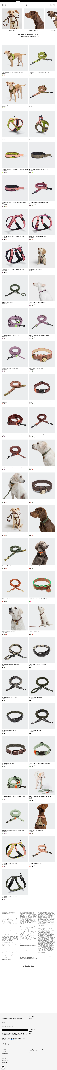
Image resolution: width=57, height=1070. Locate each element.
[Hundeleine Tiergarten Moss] (15, 551)
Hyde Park (14, 946)
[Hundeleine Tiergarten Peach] (15, 387)
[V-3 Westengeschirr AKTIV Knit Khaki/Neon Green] (15, 58)
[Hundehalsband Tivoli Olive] (15, 749)
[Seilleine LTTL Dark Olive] (15, 288)
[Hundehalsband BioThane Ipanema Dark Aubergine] (42, 387)
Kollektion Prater (26, 937)
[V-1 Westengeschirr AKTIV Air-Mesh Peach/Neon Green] (15, 124)
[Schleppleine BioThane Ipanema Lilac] (15, 354)
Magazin (32, 965)
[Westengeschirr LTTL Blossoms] (42, 255)
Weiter (53, 18)
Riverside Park (9, 923)
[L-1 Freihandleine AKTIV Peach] (42, 849)
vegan (50, 955)
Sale (23, 965)
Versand (4, 1049)
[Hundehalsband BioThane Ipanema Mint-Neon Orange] (42, 749)
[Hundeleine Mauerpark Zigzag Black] (15, 683)
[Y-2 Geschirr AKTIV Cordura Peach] (42, 816)
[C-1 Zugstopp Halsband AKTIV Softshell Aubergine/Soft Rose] (15, 188)
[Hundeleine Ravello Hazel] (42, 617)
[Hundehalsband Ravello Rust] (42, 551)
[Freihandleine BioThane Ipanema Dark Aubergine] (15, 420)
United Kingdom (5, 1060)
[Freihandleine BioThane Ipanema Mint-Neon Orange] (15, 782)
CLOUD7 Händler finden (34, 1025)
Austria (3, 1064)
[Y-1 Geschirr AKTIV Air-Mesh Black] (15, 882)
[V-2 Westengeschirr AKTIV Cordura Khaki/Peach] (42, 124)
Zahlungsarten (5, 1053)
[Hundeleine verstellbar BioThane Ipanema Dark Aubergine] (42, 420)
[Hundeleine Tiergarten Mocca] (15, 518)
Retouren (4, 1051)
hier (43, 925)
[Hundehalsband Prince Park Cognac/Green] (42, 584)
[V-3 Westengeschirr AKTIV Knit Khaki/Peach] (15, 91)
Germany (4, 1058)
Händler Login (32, 1029)
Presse (30, 1031)
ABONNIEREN (15, 1030)
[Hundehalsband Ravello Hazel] (15, 617)
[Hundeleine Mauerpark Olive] (42, 716)
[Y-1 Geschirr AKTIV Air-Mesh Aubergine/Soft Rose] (15, 222)
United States (5, 1062)
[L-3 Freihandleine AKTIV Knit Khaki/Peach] (42, 91)
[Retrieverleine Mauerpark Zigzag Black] (15, 650)
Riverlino (4, 923)
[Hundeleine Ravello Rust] (15, 584)
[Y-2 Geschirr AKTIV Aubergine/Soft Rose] (42, 222)
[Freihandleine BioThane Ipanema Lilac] (15, 321)
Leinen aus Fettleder (7, 922)
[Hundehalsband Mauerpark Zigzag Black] (42, 650)
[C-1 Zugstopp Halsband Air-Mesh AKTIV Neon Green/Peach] (15, 155)
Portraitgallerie (32, 1020)
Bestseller (27, 965)
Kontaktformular (32, 1052)
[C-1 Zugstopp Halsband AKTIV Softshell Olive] (42, 155)
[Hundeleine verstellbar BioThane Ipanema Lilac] (42, 321)
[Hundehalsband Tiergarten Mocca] (42, 485)
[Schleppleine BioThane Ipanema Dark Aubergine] (15, 453)
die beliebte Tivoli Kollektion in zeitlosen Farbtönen (27, 940)
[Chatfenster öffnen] (3, 1067)
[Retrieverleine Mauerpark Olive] (42, 683)
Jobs (30, 1033)
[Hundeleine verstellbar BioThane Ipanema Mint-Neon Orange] (42, 782)
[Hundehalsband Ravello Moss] (42, 453)
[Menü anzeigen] (2, 5)
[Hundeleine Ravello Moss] (15, 485)
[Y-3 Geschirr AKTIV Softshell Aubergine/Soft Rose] (15, 255)
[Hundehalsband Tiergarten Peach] (42, 354)
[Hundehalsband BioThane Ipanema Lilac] (42, 288)
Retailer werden (32, 1027)
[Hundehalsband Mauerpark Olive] (15, 716)
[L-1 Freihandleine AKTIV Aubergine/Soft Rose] (42, 188)
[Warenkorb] (54, 5)
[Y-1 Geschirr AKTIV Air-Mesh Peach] (15, 849)
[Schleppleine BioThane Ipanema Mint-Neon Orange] (15, 816)
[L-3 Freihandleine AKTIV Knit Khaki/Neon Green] (42, 58)
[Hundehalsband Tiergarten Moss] (42, 518)
